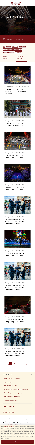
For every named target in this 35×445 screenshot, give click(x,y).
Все (4, 46)
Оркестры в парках (7, 49)
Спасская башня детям (8, 52)
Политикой (12, 435)
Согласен (17, 442)
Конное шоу (15, 46)
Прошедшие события (20, 57)
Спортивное (18, 52)
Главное (8, 46)
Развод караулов (17, 49)
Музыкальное (22, 46)
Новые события (5, 57)
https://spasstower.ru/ (9, 426)
